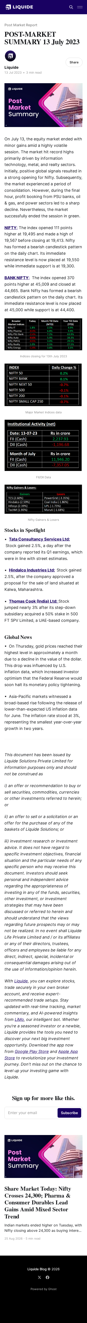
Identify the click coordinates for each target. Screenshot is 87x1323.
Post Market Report (20, 25)
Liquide (11, 67)
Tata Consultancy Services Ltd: (39, 539)
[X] (39, 1277)
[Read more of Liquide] (10, 56)
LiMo (19, 1019)
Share (74, 62)
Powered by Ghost (44, 1289)
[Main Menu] (80, 7)
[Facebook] (47, 1277)
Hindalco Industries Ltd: (32, 570)
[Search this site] (71, 7)
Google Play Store (32, 1051)
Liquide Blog (36, 1269)
